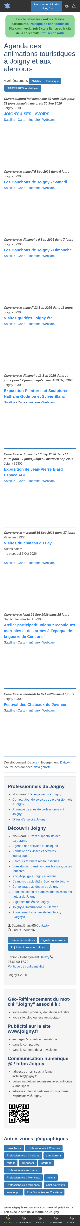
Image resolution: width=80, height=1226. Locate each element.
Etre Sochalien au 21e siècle (44, 1192)
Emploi (40, 1223)
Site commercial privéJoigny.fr (46, 6)
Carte (21, 119)
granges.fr (28, 1162)
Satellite (9, 119)
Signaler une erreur (53, 940)
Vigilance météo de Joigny (30, 902)
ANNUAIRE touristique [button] (45, 80)
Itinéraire (34, 119)
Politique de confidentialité (49, 24)
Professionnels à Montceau (23, 1177)
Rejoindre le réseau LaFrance (29, 947)
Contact (72, 1223)
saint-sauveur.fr (55, 1184)
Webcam (48, 119)
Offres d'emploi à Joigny (28, 819)
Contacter (43, 925)
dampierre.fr (53, 1155)
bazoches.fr (14, 1148)
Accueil (8, 1223)
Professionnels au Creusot (23, 1170)
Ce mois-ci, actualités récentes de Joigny (40, 881)
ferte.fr (11, 1162)
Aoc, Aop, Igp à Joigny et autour (34, 876)
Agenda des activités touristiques (35, 846)
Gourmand (56, 1223)
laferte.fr (46, 1162)
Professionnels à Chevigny (23, 1155)
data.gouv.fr (42, 767)
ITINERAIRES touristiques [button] (23, 88)
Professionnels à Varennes (23, 1184)
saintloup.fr (13, 1192)
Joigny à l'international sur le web (35, 907)
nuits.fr (51, 1177)
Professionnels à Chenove (44, 1148)
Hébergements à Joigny (44, 794)
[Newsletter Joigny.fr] (66, 6)
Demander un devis (23, 940)
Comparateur (24, 1223)
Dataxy (32, 762)
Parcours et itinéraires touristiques (35, 861)
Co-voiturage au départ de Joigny (35, 886)
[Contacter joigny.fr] (74, 6)
